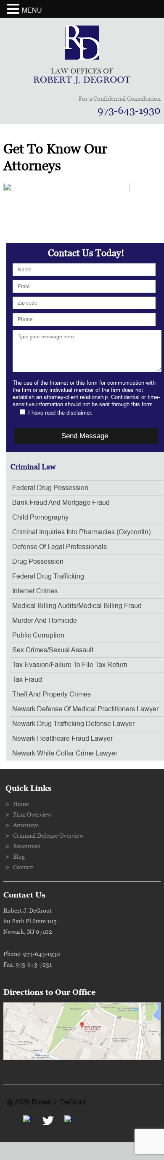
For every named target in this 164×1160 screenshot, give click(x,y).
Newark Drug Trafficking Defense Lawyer (73, 724)
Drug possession (37, 561)
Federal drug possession (50, 488)
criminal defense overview (48, 836)
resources (26, 846)
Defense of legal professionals (59, 547)
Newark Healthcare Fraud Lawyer (62, 738)
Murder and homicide (44, 620)
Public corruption (38, 635)
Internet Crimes (35, 591)
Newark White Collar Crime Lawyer (64, 753)
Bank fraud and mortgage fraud (61, 502)
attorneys (26, 825)
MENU (32, 10)
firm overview (32, 815)
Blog (19, 857)
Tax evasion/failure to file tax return (69, 665)
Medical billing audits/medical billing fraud (77, 606)
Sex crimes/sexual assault (52, 650)
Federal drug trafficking (48, 576)
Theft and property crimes (51, 694)
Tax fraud (27, 679)
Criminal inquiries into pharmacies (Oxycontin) (81, 532)
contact (23, 867)
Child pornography (40, 517)
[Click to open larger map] (82, 1057)
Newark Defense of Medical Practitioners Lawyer (85, 709)
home (21, 804)
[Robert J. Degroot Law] (82, 81)
